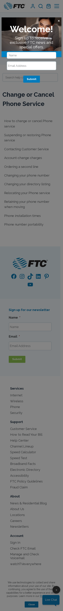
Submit (31, 79)
